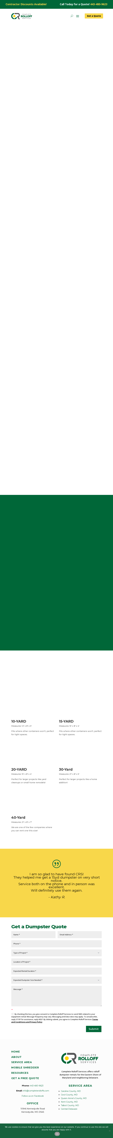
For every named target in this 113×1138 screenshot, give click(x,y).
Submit (94, 1029)
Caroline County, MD (71, 1091)
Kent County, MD (69, 1102)
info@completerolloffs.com (36, 1091)
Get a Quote (94, 15)
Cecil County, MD (69, 1094)
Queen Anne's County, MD (74, 1098)
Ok (57, 1134)
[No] (109, 1130)
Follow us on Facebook (33, 1096)
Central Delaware (69, 1109)
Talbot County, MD (70, 1105)
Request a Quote (24, 103)
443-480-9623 (98, 4)
